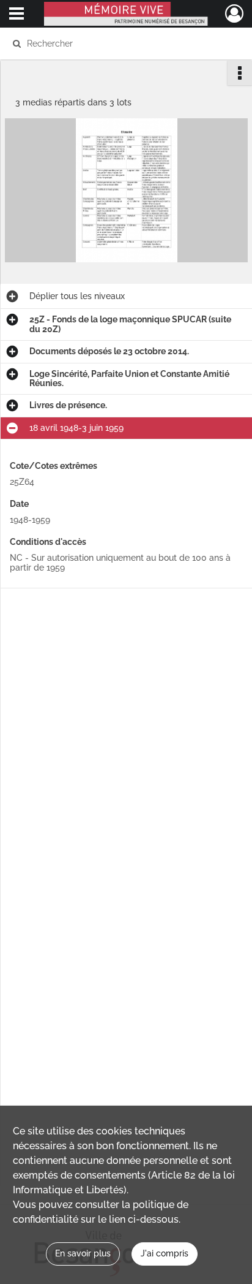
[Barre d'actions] (240, 73)
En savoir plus (83, 1253)
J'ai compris (164, 1253)
